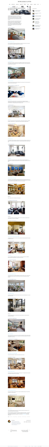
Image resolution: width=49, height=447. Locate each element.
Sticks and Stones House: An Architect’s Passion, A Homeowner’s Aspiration (38, 26)
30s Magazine (9, 158)
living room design (15, 416)
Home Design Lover (24, 1)
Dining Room (21, 4)
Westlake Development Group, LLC (12, 390)
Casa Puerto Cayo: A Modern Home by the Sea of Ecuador (38, 16)
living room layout (19, 416)
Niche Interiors (9, 255)
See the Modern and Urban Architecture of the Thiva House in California (38, 19)
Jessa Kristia (13, 420)
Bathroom (31, 4)
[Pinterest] (30, 422)
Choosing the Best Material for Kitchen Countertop (38, 10)
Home (9, 4)
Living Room (17, 4)
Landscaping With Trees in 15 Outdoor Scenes (37, 28)
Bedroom (25, 4)
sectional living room (24, 416)
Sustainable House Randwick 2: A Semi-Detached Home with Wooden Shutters (37, 22)
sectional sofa (28, 416)
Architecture (13, 4)
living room (11, 416)
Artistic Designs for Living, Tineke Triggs (12, 353)
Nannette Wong (9, 99)
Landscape (35, 4)
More (38, 4)
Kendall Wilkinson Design (11, 293)
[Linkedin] (28, 422)
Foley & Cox (9, 119)
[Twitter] (26, 422)
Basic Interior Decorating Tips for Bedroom (38, 13)
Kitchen (28, 4)
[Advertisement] (27, 19)
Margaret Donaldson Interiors (11, 371)
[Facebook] (24, 422)
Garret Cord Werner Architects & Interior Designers (13, 236)
